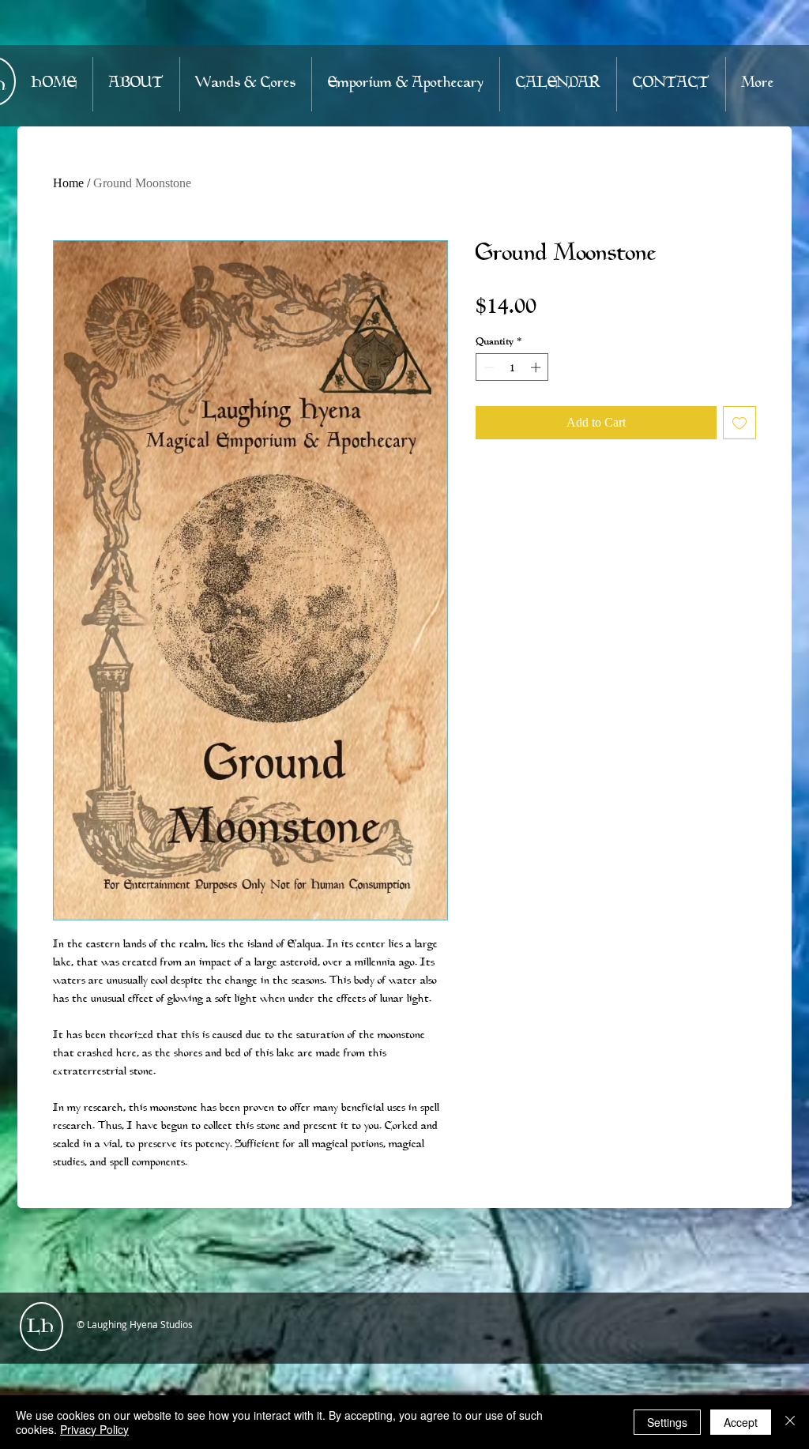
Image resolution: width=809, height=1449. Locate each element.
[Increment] (537, 367)
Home (68, 183)
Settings (667, 1422)
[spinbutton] (512, 367)
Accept (741, 1422)
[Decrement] (487, 367)
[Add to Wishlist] (739, 422)
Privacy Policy (94, 1429)
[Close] (790, 1422)
